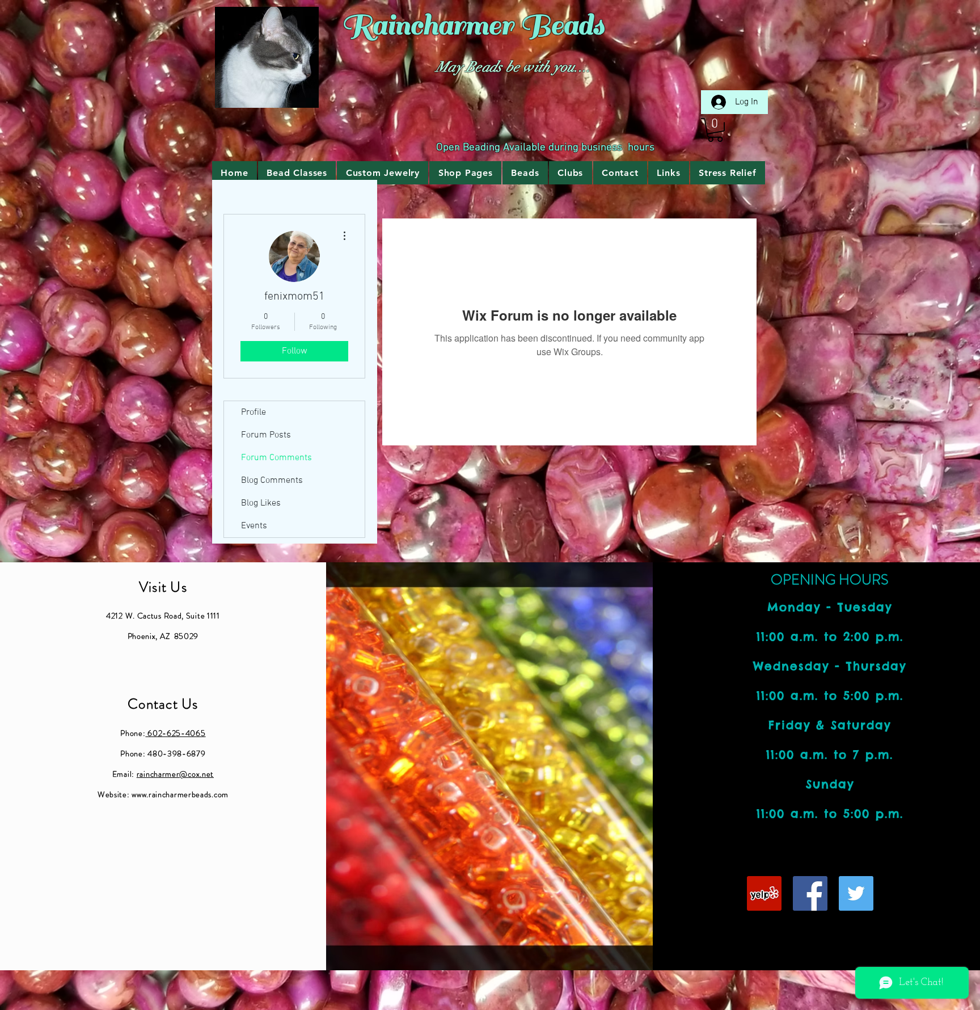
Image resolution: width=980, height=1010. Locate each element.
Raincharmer (427, 25)
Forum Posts (266, 435)
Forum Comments (276, 458)
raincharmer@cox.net (175, 774)
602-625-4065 (175, 733)
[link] (715, 130)
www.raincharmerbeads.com (180, 794)
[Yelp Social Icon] (764, 893)
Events (254, 526)
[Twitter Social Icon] (856, 893)
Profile (253, 412)
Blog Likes (261, 503)
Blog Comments (272, 480)
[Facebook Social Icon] (810, 893)
